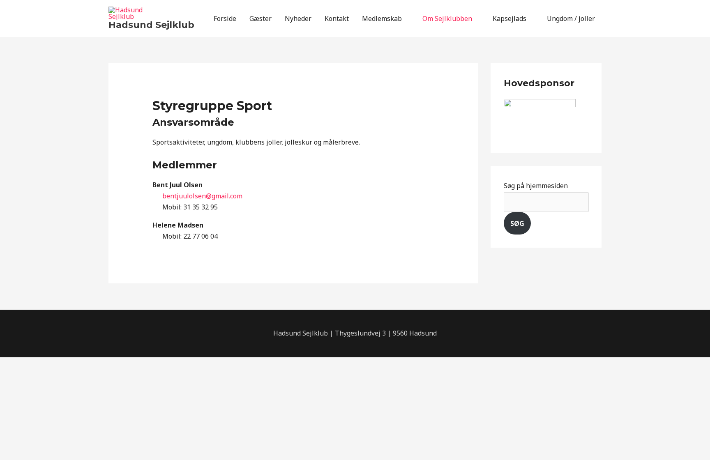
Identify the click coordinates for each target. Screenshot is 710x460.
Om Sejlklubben (447, 18)
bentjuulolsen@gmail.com (202, 195)
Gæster (260, 18)
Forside (225, 18)
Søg (517, 223)
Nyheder (298, 18)
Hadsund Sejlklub (151, 24)
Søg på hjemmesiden (536, 185)
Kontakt (337, 18)
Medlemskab (382, 18)
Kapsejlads (509, 18)
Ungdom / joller (571, 18)
